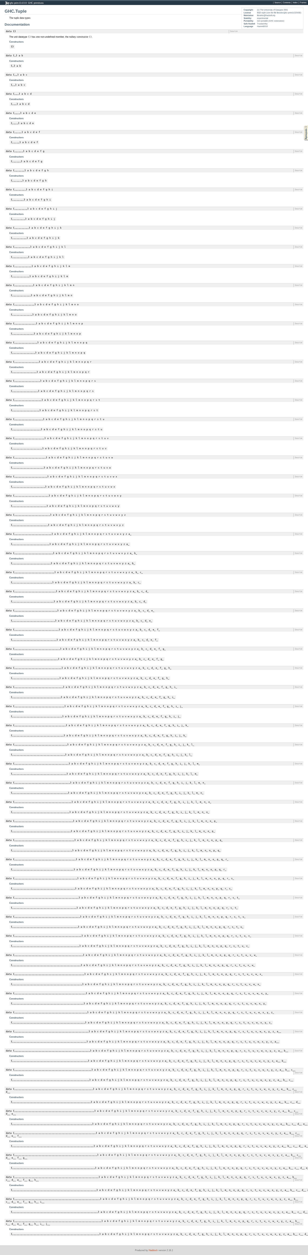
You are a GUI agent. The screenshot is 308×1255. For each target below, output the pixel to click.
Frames (303, 3)
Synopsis (303, 125)
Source (277, 3)
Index (295, 3)
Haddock (153, 1250)
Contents (287, 3)
